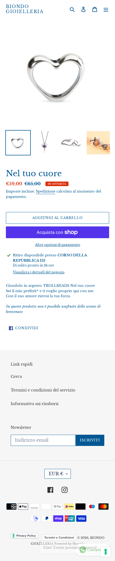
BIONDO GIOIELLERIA (25, 9)
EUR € (56, 473)
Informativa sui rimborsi (35, 403)
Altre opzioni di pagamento (57, 245)
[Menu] (106, 9)
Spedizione (45, 191)
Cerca (16, 376)
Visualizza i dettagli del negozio (38, 272)
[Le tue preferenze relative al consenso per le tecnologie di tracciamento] (106, 552)
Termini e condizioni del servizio (43, 390)
